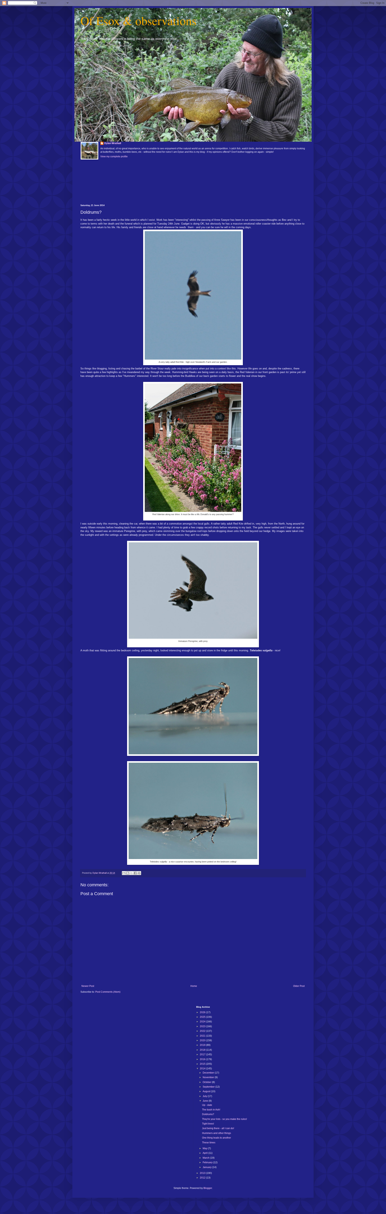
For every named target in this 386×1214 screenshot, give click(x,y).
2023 (203, 1026)
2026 (203, 1012)
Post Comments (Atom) (107, 991)
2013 (203, 1173)
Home (193, 986)
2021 (203, 1035)
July (205, 1096)
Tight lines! (208, 1123)
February (208, 1162)
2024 (203, 1021)
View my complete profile (114, 156)
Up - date (207, 1105)
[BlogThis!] (128, 873)
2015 (203, 1064)
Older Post (299, 986)
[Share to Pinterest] (139, 873)
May (205, 1148)
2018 (203, 1049)
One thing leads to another (216, 1137)
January (207, 1167)
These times (208, 1142)
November (209, 1077)
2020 (203, 1040)
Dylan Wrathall (112, 143)
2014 (203, 1068)
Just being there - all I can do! (218, 1128)
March (206, 1157)
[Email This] (124, 873)
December (209, 1072)
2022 (203, 1031)
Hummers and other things (216, 1133)
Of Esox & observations (138, 20)
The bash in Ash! (211, 1109)
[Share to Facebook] (135, 873)
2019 (203, 1045)
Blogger (207, 1188)
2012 (203, 1177)
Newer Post (87, 986)
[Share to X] (131, 873)
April (205, 1153)
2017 (203, 1054)
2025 (203, 1017)
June (206, 1100)
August (207, 1091)
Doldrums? (208, 1114)
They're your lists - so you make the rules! (224, 1119)
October (207, 1082)
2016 (203, 1059)
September (209, 1086)
